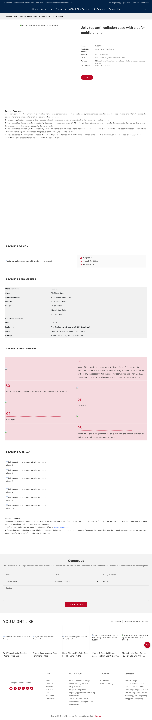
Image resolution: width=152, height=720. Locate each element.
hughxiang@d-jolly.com (121, 3)
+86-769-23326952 (141, 3)
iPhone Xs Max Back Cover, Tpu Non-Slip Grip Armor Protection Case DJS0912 (134, 654)
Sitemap (98, 716)
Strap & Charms (116, 621)
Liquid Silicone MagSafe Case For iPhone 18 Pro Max (75, 654)
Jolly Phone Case (10, 16)
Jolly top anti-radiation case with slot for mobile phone (41, 16)
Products (145, 621)
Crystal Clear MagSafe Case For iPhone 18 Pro (45, 654)
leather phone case (61, 527)
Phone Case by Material (132, 621)
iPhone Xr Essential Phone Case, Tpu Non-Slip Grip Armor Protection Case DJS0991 (105, 654)
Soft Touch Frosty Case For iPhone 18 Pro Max (15, 654)
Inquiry (87, 77)
